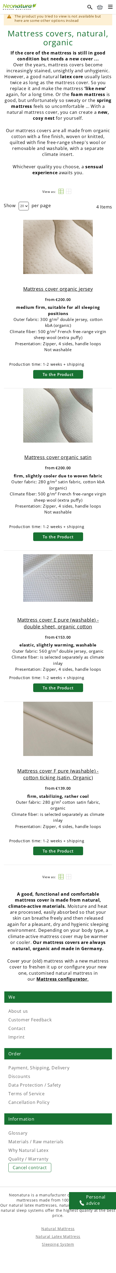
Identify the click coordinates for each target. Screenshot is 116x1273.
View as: (49, 191)
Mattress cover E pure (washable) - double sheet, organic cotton (58, 623)
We (11, 997)
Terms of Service (26, 1094)
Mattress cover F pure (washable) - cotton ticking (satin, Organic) (58, 774)
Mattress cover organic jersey (58, 289)
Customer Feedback (30, 1020)
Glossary (18, 1133)
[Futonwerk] (20, 6)
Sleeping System (58, 1244)
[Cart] (100, 7)
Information (21, 1119)
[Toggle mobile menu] (110, 8)
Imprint (16, 1037)
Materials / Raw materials (36, 1142)
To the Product (58, 374)
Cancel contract (30, 1168)
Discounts (19, 1076)
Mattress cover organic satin (57, 457)
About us (18, 1011)
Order (14, 1054)
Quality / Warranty (28, 1159)
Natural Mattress (58, 1228)
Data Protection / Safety (34, 1085)
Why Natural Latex (28, 1150)
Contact (16, 1028)
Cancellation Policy (28, 1102)
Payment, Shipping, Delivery (38, 1068)
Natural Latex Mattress (58, 1236)
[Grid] (68, 191)
